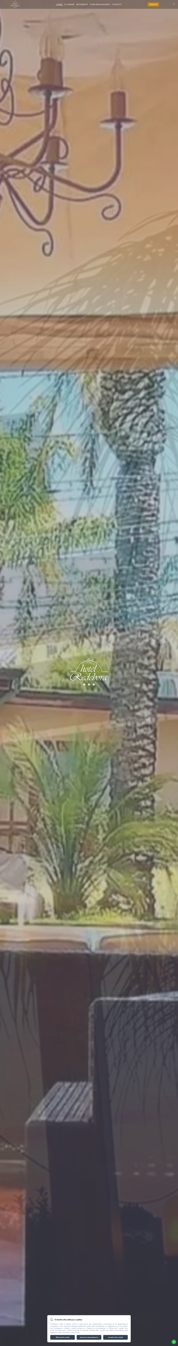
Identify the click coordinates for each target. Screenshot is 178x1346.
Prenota (153, 4)
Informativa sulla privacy (71, 1332)
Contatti (117, 4)
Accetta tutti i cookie (115, 1337)
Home (59, 4)
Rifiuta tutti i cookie (62, 1337)
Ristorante (82, 4)
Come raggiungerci (100, 4)
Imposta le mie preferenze (89, 1337)
